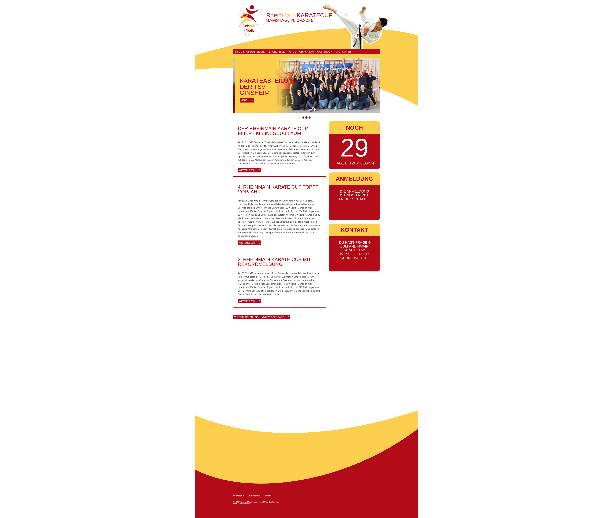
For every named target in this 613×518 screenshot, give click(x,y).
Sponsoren (343, 51)
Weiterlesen (247, 170)
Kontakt (267, 495)
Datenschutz (254, 495)
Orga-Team (306, 51)
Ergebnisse (277, 51)
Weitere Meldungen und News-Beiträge (259, 317)
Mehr (242, 100)
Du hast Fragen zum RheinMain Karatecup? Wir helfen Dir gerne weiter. (354, 250)
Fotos (292, 51)
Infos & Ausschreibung (250, 51)
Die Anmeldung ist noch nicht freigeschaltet (354, 195)
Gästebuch (324, 51)
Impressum (238, 495)
